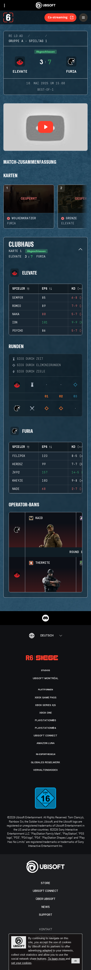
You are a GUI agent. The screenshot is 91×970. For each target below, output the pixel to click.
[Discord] (45, 618)
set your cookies (21, 963)
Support (45, 914)
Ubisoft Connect (45, 890)
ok (75, 960)
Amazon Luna (46, 743)
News (45, 907)
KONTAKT (45, 929)
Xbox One (45, 712)
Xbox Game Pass (46, 697)
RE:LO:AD (16, 36)
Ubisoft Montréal (45, 678)
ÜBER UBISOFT (45, 899)
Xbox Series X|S (45, 705)
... (37, 36)
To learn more (57, 958)
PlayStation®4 (45, 727)
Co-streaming (58, 17)
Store (45, 883)
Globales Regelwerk (45, 762)
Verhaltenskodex (45, 769)
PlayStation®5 (45, 720)
